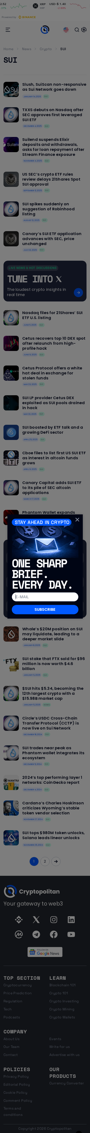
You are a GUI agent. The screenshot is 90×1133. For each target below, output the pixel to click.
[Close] (77, 519)
